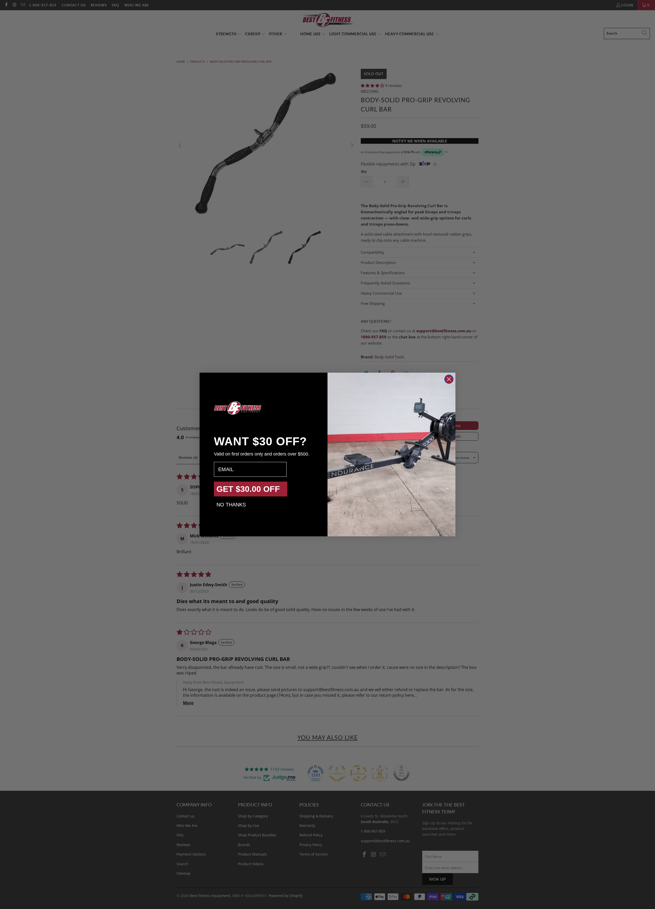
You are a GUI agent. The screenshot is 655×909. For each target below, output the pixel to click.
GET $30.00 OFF (248, 489)
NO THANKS (231, 504)
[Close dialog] (448, 379)
